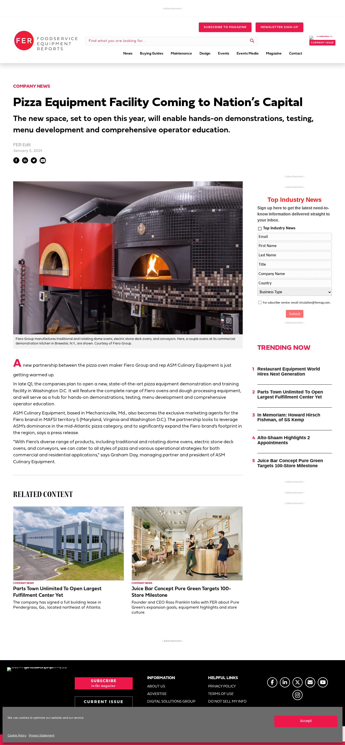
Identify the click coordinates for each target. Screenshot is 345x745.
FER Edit (22, 145)
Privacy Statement (41, 735)
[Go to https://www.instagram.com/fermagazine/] (297, 695)
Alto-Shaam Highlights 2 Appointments (283, 440)
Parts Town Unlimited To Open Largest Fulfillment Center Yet (290, 394)
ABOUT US (156, 686)
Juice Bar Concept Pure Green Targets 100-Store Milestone (290, 463)
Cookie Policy (17, 735)
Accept (306, 721)
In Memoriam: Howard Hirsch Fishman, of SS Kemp (288, 417)
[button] (225, 27)
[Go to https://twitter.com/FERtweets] (297, 682)
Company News (31, 86)
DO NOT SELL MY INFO (227, 702)
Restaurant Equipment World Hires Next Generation (288, 371)
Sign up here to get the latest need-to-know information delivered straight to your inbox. (293, 214)
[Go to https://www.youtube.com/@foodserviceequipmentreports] (323, 682)
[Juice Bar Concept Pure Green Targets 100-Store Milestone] (187, 543)
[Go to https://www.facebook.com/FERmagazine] (272, 682)
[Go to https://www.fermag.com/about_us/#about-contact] (310, 682)
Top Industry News (279, 228)
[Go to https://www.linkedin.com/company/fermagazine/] (285, 682)
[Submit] (252, 41)
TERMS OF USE (221, 694)
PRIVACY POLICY (222, 686)
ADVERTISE (157, 694)
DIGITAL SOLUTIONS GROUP (171, 702)
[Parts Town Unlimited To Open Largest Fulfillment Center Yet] (68, 543)
